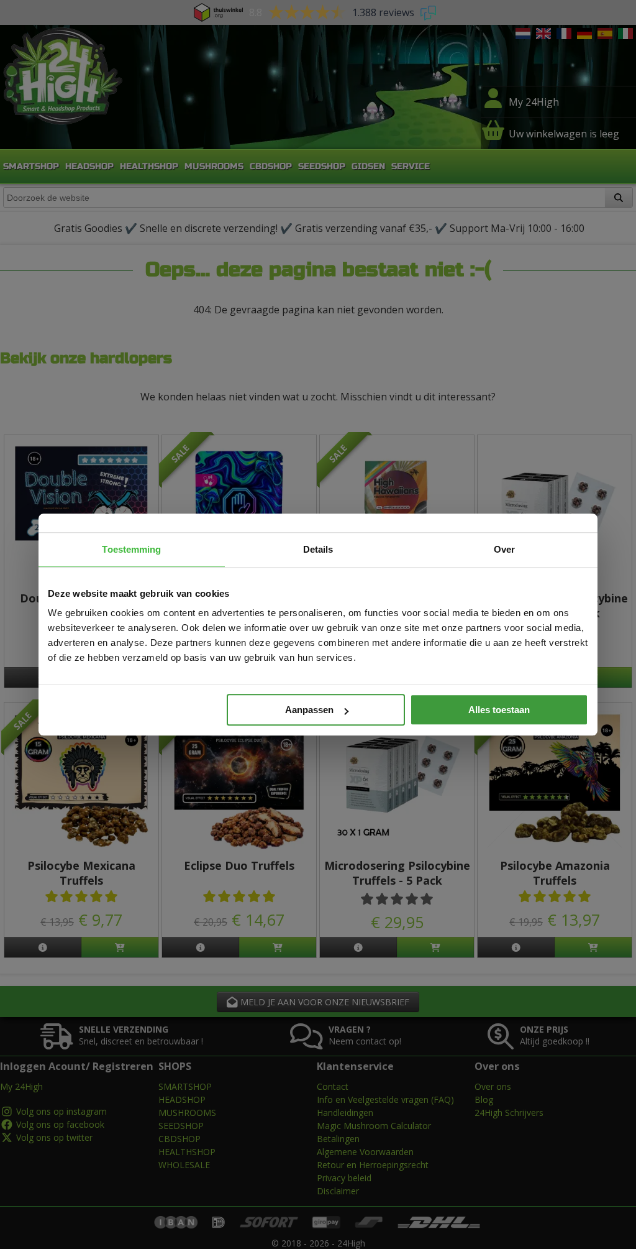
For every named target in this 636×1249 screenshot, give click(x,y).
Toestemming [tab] (131, 549)
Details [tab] (318, 549)
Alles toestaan (499, 709)
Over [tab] (504, 549)
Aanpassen (309, 709)
